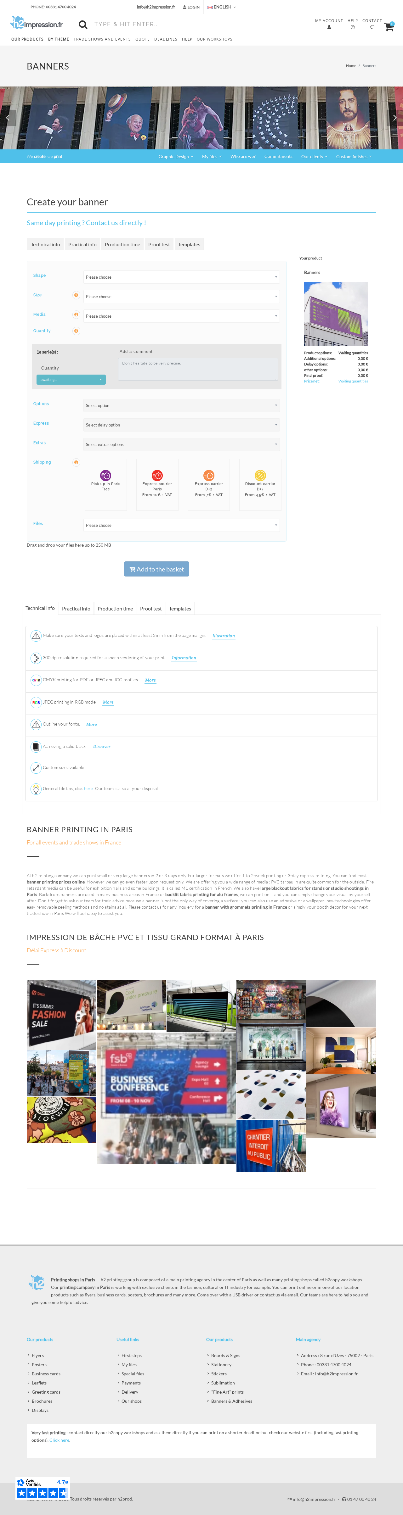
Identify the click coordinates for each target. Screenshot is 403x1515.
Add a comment (136, 351)
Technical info (45, 244)
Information (184, 657)
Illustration (224, 635)
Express (41, 423)
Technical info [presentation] (40, 608)
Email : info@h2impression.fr (329, 1373)
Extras (39, 443)
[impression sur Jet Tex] (271, 1095)
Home (351, 65)
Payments (131, 1382)
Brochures (42, 1401)
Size (37, 295)
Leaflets (39, 1382)
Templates (189, 244)
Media (39, 314)
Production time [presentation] (115, 608)
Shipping (42, 462)
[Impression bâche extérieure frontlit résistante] (62, 1073)
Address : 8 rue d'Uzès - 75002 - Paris (337, 1355)
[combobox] (71, 380)
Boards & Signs (225, 1355)
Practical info (82, 244)
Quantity (42, 331)
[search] (84, 23)
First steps (132, 1355)
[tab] (40, 608)
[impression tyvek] (271, 1146)
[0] (386, 26)
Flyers (38, 1355)
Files (38, 523)
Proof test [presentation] (151, 608)
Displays (40, 1410)
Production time (122, 244)
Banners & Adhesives (231, 1401)
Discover (102, 746)
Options (41, 404)
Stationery (221, 1364)
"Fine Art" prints (227, 1392)
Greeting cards (46, 1392)
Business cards (46, 1373)
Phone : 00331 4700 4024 (53, 6)
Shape (39, 275)
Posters (39, 1364)
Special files (133, 1373)
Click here (59, 1440)
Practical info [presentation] (76, 608)
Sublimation (223, 1382)
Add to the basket (159, 569)
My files (129, 1364)
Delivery (130, 1392)
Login (193, 7)
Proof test (159, 244)
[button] (8, 118)
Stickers (219, 1373)
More (150, 680)
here (88, 788)
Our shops (132, 1401)
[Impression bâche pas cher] (341, 1004)
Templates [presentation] (180, 608)
